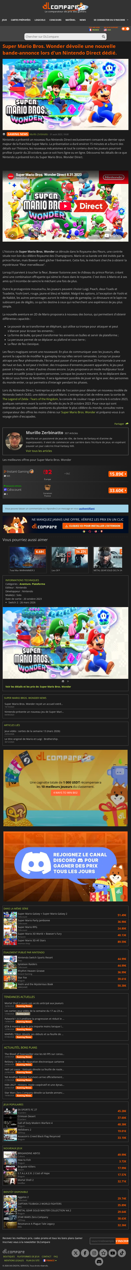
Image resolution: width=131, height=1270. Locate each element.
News (83, 19)
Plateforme (38, 584)
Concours (55, 19)
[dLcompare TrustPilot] (102, 1253)
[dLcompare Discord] (98, 1262)
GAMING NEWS (18, 134)
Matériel (71, 19)
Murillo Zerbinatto (39, 134)
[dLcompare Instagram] (93, 1253)
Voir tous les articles (39, 451)
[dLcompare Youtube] (111, 1253)
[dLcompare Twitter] (75, 1253)
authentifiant (87, 508)
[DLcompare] (14, 1251)
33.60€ (117, 490)
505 (8, 475)
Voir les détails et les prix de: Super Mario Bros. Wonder (38, 686)
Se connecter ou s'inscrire (109, 19)
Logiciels (40, 19)
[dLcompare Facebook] (84, 1253)
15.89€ (117, 474)
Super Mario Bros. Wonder (78, 412)
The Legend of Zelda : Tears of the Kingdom (30, 399)
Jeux (4, 19)
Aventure (25, 584)
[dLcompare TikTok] (121, 1253)
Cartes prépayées (21, 19)
